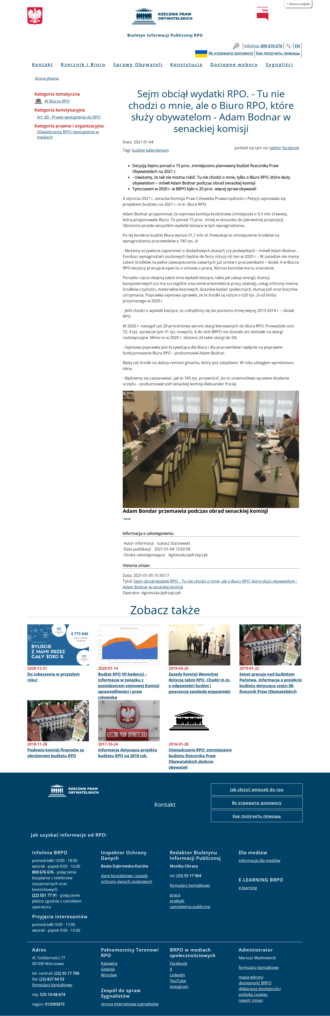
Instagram (179, 986)
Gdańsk (108, 969)
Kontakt (42, 64)
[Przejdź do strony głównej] (165, 16)
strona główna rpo (73, 791)
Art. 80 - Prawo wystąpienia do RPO (68, 117)
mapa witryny (251, 977)
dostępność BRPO (255, 983)
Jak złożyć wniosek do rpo (257, 789)
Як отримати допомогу (257, 802)
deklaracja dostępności (260, 988)
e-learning (248, 887)
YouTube (178, 980)
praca (175, 895)
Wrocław (109, 975)
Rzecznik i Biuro (83, 64)
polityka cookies (253, 994)
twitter (275, 147)
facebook (290, 147)
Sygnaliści (279, 64)
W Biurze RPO (57, 101)
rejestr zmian (251, 1000)
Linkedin (177, 975)
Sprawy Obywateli (138, 64)
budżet (138, 150)
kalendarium (157, 150)
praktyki (177, 900)
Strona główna (47, 78)
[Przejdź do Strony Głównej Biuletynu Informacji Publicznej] (262, 14)
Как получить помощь (257, 816)
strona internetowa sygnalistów (129, 1004)
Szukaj (236, 46)
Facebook (178, 963)
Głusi (288, 46)
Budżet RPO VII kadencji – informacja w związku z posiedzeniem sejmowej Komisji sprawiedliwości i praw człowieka (128, 685)
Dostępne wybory (234, 64)
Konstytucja (186, 64)
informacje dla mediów (259, 860)
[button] (136, 458)
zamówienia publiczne (190, 906)
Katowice (109, 963)
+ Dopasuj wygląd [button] (298, 4)
